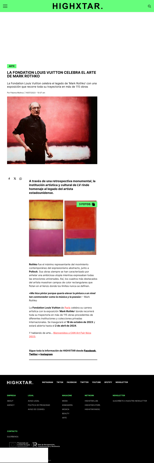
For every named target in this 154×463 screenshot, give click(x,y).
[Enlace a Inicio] (20, 383)
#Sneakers (67, 405)
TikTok (60, 382)
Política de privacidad (39, 405)
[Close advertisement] (45, 450)
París (67, 307)
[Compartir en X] (15, 179)
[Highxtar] (77, 6)
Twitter (33, 354)
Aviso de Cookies (36, 409)
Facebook (90, 350)
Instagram (46, 354)
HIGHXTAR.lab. (91, 401)
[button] (5, 6)
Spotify (108, 382)
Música (65, 409)
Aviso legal (33, 401)
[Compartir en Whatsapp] (20, 179)
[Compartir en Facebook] (9, 179)
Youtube (96, 382)
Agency (11, 405)
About (10, 401)
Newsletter (122, 382)
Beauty (65, 413)
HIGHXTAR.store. (93, 405)
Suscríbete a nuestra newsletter (130, 401)
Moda (65, 401)
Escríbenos (12, 436)
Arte (12, 66)
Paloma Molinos (17, 93)
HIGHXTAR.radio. (92, 409)
